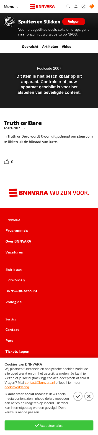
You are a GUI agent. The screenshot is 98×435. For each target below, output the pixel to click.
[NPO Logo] (91, 6)
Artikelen (50, 46)
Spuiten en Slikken (39, 21)
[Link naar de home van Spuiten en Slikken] (9, 21)
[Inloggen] (84, 6)
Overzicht (30, 46)
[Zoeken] (68, 6)
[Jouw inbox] (76, 6)
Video (66, 46)
